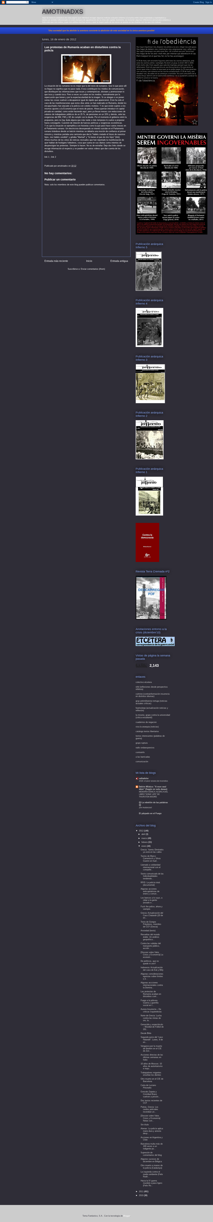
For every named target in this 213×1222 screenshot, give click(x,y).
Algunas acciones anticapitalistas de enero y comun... (150, 891)
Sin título (145, 1124)
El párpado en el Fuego (150, 813)
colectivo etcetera (144, 682)
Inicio (89, 261)
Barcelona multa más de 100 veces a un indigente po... (152, 1146)
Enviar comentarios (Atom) (93, 269)
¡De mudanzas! (145, 807)
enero (144, 846)
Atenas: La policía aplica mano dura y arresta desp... (152, 1131)
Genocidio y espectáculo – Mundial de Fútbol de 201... (152, 1026)
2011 (141, 1191)
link (117, 137)
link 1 (46, 157)
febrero (144, 842)
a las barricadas (143, 757)
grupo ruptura (142, 743)
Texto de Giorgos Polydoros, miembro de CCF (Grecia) (151, 924)
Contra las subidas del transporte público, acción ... (151, 945)
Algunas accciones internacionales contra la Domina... (152, 985)
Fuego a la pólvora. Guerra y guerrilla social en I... (149, 1002)
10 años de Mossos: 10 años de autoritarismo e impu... (151, 1066)
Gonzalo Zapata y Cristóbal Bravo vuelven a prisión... (150, 1094)
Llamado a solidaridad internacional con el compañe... (150, 867)
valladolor (144, 778)
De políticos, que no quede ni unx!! (150, 962)
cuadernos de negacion (146, 722)
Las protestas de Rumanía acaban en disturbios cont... (151, 994)
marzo (144, 838)
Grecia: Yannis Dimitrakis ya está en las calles (152, 850)
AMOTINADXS (62, 11)
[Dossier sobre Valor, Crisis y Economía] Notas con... (150, 1118)
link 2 (53, 157)
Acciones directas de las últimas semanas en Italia (152, 1057)
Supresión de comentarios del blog (151, 1153)
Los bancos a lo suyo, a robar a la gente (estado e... (151, 900)
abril (143, 834)
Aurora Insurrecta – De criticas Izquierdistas (151, 1010)
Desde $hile (146, 1033)
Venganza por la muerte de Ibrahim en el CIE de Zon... (151, 1048)
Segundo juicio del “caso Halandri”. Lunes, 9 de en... (152, 1039)
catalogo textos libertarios (147, 731)
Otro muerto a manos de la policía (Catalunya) (152, 1166)
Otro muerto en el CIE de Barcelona (152, 1080)
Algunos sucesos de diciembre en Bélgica (151, 1160)
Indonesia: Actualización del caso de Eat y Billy (152, 968)
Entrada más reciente (56, 261)
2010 (141, 1195)
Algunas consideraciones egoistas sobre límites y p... (152, 976)
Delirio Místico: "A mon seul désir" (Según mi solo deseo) (153, 788)
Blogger (126, 1216)
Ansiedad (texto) (148, 930)
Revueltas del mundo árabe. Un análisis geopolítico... (150, 936)
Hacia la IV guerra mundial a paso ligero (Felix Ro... (151, 1183)
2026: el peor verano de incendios (153, 781)
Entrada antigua (119, 261)
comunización (142, 761)
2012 (141, 831)
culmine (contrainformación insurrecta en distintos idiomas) (152, 695)
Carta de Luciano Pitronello (148, 1086)
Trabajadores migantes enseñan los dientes (151, 1073)
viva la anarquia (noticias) (147, 727)
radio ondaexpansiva (145, 747)
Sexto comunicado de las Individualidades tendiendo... (152, 876)
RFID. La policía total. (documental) (150, 883)
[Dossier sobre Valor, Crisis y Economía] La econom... (152, 954)
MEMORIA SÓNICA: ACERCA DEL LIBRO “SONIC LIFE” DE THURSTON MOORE (153, 794)
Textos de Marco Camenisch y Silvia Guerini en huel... (150, 858)
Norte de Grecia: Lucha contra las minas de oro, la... (151, 1018)
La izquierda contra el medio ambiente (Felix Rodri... (152, 1174)
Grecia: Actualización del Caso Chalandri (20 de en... (152, 915)
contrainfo (140, 752)
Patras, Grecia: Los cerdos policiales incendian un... (149, 1109)
